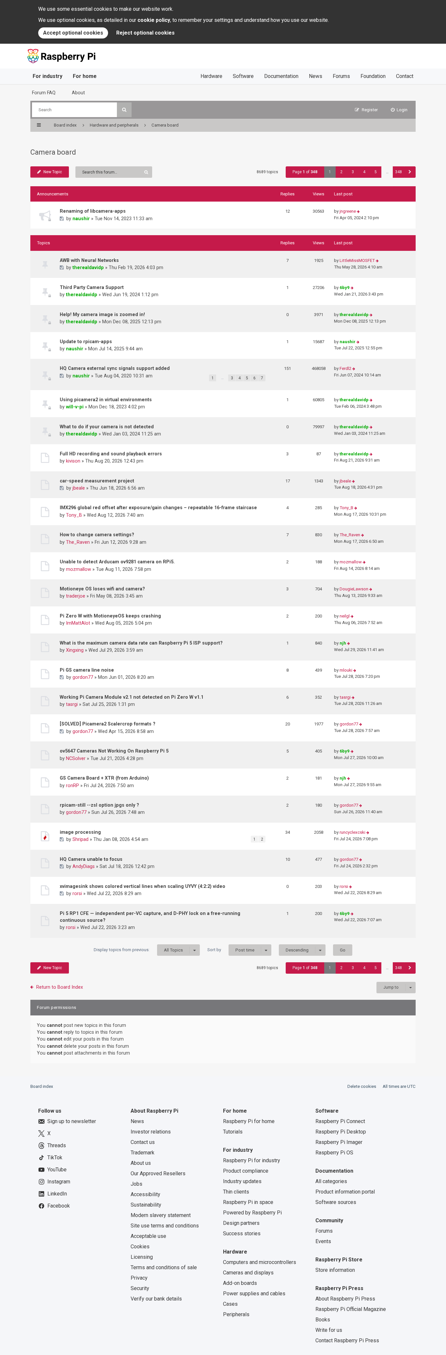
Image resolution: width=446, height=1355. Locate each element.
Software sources (335, 1202)
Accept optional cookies (73, 33)
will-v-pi (75, 406)
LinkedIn (57, 1194)
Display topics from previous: (138, 949)
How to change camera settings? (97, 534)
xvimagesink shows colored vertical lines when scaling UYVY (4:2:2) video (142, 886)
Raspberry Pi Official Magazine (350, 1309)
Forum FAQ (44, 92)
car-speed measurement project (97, 480)
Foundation (373, 76)
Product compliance (245, 1171)
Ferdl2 (345, 368)
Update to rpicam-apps (86, 341)
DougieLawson (354, 588)
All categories (331, 1181)
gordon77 (82, 677)
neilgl (345, 616)
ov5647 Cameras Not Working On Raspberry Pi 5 (114, 751)
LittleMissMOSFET (357, 260)
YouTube (57, 1169)
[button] (410, 172)
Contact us (143, 1142)
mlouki (346, 670)
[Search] (124, 109)
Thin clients (236, 1192)
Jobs (136, 1184)
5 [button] (375, 172)
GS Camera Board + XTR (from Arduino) (104, 778)
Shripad (80, 839)
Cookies (140, 1246)
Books (322, 1320)
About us (141, 1163)
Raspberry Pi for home (249, 1121)
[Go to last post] (358, 211)
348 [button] (398, 172)
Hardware (211, 76)
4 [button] (364, 172)
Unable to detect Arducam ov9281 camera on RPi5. (117, 561)
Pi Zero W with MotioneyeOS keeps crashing (110, 615)
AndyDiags (83, 866)
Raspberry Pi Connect (340, 1121)
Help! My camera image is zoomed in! (102, 314)
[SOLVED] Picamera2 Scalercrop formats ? (107, 723)
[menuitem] (399, 109)
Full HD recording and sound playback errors (111, 453)
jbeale (78, 488)
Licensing (142, 1257)
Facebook (58, 1206)
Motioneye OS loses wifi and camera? (102, 588)
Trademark (142, 1152)
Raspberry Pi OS (334, 1152)
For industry (47, 76)
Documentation (281, 76)
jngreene (348, 211)
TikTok (54, 1157)
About (78, 92)
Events (323, 1241)
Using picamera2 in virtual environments (106, 399)
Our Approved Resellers (158, 1173)
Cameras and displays (248, 1273)
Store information (335, 1270)
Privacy (139, 1278)
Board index (41, 1086)
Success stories (242, 1233)
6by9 (345, 287)
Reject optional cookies (145, 33)
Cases (230, 1304)
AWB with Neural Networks (89, 260)
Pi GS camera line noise (87, 670)
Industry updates (242, 1181)
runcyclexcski (352, 832)
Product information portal (345, 1192)
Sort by (230, 949)
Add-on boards (240, 1283)
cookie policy (153, 20)
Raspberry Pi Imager (338, 1142)
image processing (80, 832)
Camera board (53, 152)
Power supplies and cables (254, 1293)
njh (343, 643)
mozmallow (78, 569)
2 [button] (341, 172)
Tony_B (74, 515)
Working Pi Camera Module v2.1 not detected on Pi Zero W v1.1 (131, 697)
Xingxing (75, 650)
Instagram (58, 1182)
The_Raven (78, 542)
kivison (73, 461)
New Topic (52, 172)
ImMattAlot (78, 623)
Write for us (328, 1330)
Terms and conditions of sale (164, 1267)
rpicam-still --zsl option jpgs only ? (99, 805)
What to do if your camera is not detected (107, 426)
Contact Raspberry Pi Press (347, 1340)
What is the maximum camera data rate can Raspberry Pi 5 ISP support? (141, 643)
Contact (404, 76)
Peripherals (236, 1314)
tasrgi (72, 704)
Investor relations (151, 1132)
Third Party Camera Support (92, 287)
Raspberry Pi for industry (251, 1160)
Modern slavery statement (161, 1215)
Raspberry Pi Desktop (340, 1132)
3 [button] (353, 172)
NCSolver (76, 758)
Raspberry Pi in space (248, 1202)
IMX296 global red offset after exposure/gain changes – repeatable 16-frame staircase (158, 507)
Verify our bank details (156, 1299)
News (315, 76)
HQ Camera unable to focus (91, 859)
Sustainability (146, 1205)
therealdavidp (88, 267)
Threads (56, 1145)
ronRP (72, 785)
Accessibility (145, 1194)
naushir (81, 218)
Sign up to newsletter (71, 1121)
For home (85, 76)
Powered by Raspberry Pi (252, 1213)
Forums (341, 76)
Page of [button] (305, 172)
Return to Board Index (59, 987)
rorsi (77, 893)
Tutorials (233, 1132)
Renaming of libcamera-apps (93, 211)
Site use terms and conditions (165, 1226)
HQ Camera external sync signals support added (115, 368)
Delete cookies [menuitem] (361, 1086)
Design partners (241, 1223)
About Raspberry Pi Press (345, 1299)
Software (243, 76)
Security (140, 1288)
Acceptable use (148, 1236)
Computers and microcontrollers (259, 1262)
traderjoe (75, 596)
